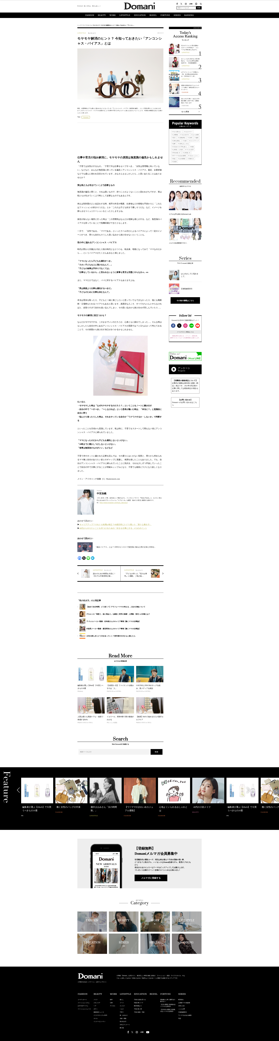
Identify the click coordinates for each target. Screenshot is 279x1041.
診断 (174, 143)
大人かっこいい (193, 155)
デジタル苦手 (190, 149)
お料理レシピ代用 (178, 149)
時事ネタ (191, 158)
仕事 (111, 1003)
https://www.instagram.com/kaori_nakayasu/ (114, 503)
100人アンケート (125, 1024)
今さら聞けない (177, 131)
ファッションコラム (83, 1003)
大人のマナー (188, 131)
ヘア (95, 1006)
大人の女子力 (185, 134)
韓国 (192, 146)
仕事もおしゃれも (184, 143)
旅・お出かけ (124, 1015)
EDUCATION (140, 15)
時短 (174, 158)
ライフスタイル (87, 25)
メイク (96, 999)
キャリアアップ (194, 140)
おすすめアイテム (83, 1006)
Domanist (86, 117)
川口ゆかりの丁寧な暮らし (180, 146)
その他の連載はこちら (185, 300)
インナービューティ (99, 1021)
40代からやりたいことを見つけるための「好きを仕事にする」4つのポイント (113, 528)
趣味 (197, 137)
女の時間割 (182, 158)
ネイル (96, 1018)
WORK (112, 15)
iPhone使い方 (176, 152)
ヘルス (122, 1009)
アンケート (184, 368)
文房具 (175, 161)
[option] (37, 797)
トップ (79, 25)
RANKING (189, 15)
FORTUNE (165, 15)
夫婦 (185, 140)
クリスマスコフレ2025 (100, 1015)
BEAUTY (102, 15)
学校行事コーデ (138, 1003)
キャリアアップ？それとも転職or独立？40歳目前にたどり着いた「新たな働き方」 (115, 524)
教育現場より (138, 1006)
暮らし (122, 999)
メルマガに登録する (151, 878)
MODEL (153, 15)
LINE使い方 (187, 152)
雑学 (111, 999)
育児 (174, 137)
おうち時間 (195, 134)
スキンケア (97, 1003)
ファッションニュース (84, 1009)
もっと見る (185, 111)
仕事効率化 (182, 137)
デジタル (112, 1006)
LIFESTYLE (124, 15)
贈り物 (122, 1028)
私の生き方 (96, 25)
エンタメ (122, 1006)
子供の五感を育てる (140, 999)
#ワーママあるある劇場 (179, 155)
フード (122, 1003)
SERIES (177, 15)
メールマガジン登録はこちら (185, 332)
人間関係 (175, 134)
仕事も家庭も (176, 140)
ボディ (96, 1009)
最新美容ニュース (99, 1012)
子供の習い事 (138, 1009)
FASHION (89, 15)
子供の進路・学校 (139, 1012)
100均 (190, 137)
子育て (122, 1012)
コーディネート (82, 999)
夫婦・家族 (123, 1018)
